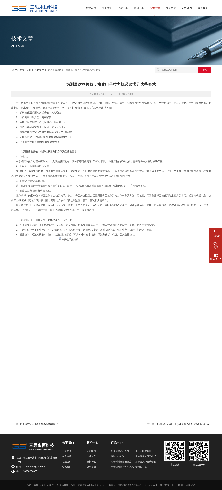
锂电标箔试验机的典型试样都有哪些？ (39, 424)
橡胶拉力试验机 (119, 456)
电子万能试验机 (143, 451)
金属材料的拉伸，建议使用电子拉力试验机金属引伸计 (183, 424)
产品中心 (123, 8)
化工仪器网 (177, 485)
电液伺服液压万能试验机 (147, 456)
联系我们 (203, 8)
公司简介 (66, 451)
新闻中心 (139, 8)
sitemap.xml (150, 485)
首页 (28, 70)
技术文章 (155, 8)
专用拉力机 (141, 466)
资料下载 (91, 461)
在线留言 (187, 8)
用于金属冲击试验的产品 (147, 461)
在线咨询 (66, 461)
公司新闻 (91, 451)
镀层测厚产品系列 (120, 451)
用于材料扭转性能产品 (122, 466)
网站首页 (91, 8)
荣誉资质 (171, 8)
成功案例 (91, 466)
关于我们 (107, 8)
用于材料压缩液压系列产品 (123, 461)
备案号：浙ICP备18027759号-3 (125, 485)
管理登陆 (190, 485)
